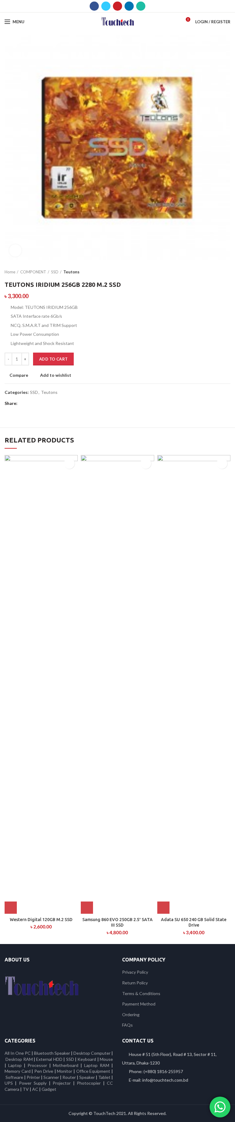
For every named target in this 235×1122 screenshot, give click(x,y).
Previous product (215, 272)
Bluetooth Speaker (52, 1053)
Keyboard (87, 1059)
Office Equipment (93, 1071)
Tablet (104, 1077)
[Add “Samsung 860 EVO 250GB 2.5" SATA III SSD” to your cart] (87, 908)
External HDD (49, 1059)
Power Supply (33, 1083)
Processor (37, 1065)
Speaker (87, 1077)
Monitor (64, 1071)
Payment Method (138, 1003)
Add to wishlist (55, 375)
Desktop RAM (19, 1059)
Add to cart (53, 359)
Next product (227, 272)
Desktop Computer (91, 1053)
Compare (18, 375)
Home (10, 271)
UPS (9, 1083)
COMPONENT (33, 271)
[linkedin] (129, 6)
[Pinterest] (117, 6)
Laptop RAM (96, 1065)
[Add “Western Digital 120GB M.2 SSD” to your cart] (11, 908)
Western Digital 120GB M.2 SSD (41, 919)
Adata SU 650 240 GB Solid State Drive (193, 922)
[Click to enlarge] (15, 250)
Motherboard (65, 1065)
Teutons (71, 271)
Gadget (49, 1089)
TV (26, 1089)
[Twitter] (105, 6)
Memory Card (18, 1071)
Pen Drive (43, 1071)
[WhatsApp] (140, 6)
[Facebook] (94, 6)
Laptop (15, 1065)
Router (69, 1077)
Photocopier (89, 1083)
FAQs (127, 1025)
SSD (54, 271)
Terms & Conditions (141, 993)
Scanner (51, 1077)
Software (15, 1077)
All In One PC (18, 1053)
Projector (62, 1083)
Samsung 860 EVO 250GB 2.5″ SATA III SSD (117, 922)
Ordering (131, 1014)
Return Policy (135, 982)
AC (35, 1089)
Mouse (106, 1059)
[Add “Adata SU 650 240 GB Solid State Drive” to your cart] (163, 908)
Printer (33, 1077)
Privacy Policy (135, 972)
